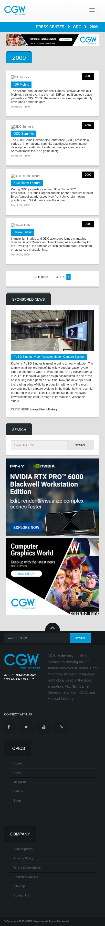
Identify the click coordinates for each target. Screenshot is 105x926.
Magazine (20, 782)
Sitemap (19, 886)
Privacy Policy (23, 858)
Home (17, 763)
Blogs (17, 800)
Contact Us (21, 895)
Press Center (50, 27)
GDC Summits (23, 133)
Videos (18, 791)
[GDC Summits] (52, 127)
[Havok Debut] (52, 225)
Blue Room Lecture (27, 183)
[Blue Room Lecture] (52, 176)
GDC (77, 27)
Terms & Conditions (27, 867)
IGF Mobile (21, 84)
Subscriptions (23, 849)
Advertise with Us (25, 877)
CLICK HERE (20, 409)
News (17, 772)
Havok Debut (22, 232)
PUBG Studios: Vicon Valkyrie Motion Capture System (48, 356)
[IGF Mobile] (52, 77)
